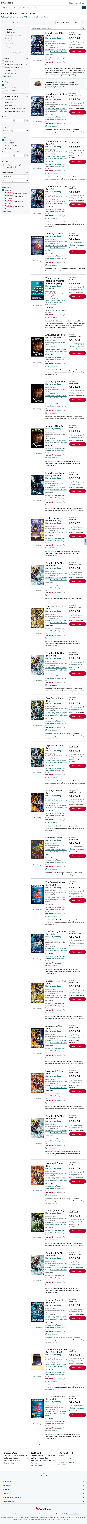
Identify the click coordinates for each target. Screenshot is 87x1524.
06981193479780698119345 (56, 1364)
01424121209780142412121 (56, 1086)
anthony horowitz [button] (16, 17)
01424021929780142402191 (56, 897)
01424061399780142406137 (56, 713)
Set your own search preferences (66, 1463)
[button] (5, 22)
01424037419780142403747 (56, 246)
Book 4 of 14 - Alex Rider (58, 715)
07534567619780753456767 (56, 533)
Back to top (43, 1475)
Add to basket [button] (77, 51)
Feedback (85, 541)
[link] (83, 22)
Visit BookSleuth (37, 1466)
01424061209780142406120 (56, 578)
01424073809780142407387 (56, 805)
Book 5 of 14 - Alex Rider (58, 1225)
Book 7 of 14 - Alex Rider (58, 1088)
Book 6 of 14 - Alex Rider (58, 351)
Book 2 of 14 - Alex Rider (58, 580)
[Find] (84, 7)
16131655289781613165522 (56, 300)
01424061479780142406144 (56, 948)
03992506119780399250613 (56, 850)
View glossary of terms (67, 1459)
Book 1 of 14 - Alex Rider (58, 52)
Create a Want (9, 1463)
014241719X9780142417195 (56, 621)
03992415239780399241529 (56, 349)
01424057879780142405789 (56, 1222)
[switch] (4, 165)
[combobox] (46, 7)
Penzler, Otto (51, 288)
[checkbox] (3, 32)
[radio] (3, 88)
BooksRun (53, 58)
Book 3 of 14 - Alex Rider (58, 950)
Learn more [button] (6, 211)
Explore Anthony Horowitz (53, 87)
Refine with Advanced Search (37, 17)
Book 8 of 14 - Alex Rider (58, 623)
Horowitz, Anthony (53, 38)
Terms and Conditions (72, 1514)
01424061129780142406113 (56, 50)
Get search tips (64, 1455)
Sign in (78, 3)
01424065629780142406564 (56, 487)
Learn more (6, 76)
